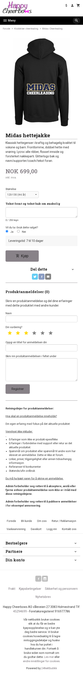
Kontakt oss (69, 529)
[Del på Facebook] (41, 277)
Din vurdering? (14, 327)
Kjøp (25, 256)
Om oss (42, 521)
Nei (24, 231)
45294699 (20, 611)
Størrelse (11, 189)
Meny (11, 20)
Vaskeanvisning (16, 529)
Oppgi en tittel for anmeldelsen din (26, 342)
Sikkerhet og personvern (61, 588)
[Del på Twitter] (35, 277)
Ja (11, 231)
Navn (9, 313)
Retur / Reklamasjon (64, 521)
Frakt (12, 588)
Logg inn (52, 529)
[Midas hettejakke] (41, 83)
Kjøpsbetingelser (30, 588)
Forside (6, 28)
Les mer (49, 656)
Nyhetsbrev (43, 597)
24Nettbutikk (49, 668)
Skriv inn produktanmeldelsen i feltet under (31, 356)
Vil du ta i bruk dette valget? (22, 227)
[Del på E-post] (48, 277)
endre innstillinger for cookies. (41, 661)
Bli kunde (26, 521)
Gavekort (36, 529)
